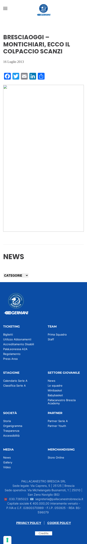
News (51, 380)
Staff (51, 339)
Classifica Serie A (14, 385)
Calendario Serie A (15, 380)
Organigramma (12, 426)
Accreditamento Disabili (18, 344)
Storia (7, 421)
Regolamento (11, 354)
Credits (44, 533)
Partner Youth (57, 426)
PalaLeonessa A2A (15, 349)
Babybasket (55, 395)
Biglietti (8, 334)
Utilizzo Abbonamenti (17, 339)
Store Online (56, 457)
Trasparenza (11, 430)
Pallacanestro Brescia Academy (62, 401)
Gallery (7, 462)
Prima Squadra (57, 334)
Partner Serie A (58, 421)
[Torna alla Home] (43, 8)
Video (7, 467)
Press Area (10, 358)
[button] (5, 8)
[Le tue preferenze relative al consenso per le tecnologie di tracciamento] (7, 540)
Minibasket (55, 390)
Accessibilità (11, 435)
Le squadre (55, 385)
